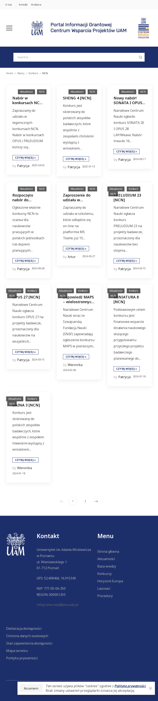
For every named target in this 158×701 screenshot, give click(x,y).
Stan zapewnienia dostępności (29, 643)
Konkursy (104, 573)
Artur (72, 256)
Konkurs (33, 73)
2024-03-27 (88, 256)
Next (96, 501)
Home (9, 73)
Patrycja (23, 165)
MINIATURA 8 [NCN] (126, 299)
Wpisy (20, 73)
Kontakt (23, 4)
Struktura (36, 4)
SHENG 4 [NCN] (77, 98)
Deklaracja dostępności (23, 628)
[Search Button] (140, 57)
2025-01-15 (88, 166)
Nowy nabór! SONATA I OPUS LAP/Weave (128, 103)
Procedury (105, 596)
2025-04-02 (38, 165)
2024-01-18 (139, 376)
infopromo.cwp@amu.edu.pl (58, 604)
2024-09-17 (139, 159)
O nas (8, 4)
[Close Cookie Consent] (150, 688)
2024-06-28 (38, 268)
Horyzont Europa (110, 581)
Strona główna (108, 551)
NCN (41, 91)
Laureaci (103, 588)
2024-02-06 (69, 370)
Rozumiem (31, 688)
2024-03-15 (139, 268)
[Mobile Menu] (9, 28)
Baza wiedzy (106, 566)
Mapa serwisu (17, 650)
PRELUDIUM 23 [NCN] (127, 197)
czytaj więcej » (25, 157)
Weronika (75, 365)
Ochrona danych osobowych (27, 636)
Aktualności (26, 91)
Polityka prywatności (22, 658)
